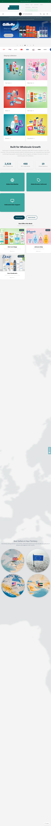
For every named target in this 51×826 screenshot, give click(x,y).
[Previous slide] (17, 45)
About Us (27, 4)
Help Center (36, 4)
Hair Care (7, 83)
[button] (3, 14)
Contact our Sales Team (13, 8)
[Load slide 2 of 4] (23, 45)
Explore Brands (31, 217)
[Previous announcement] (2, 1)
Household (30, 138)
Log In (31, 4)
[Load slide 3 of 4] (25, 45)
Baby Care (30, 83)
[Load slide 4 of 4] (27, 45)
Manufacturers (28, 7)
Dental (7, 110)
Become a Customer (14, 6)
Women (7, 138)
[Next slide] (30, 45)
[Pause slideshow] (33, 45)
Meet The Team (35, 7)
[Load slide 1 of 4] (20, 45)
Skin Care (29, 110)
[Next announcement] (48, 1)
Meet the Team (19, 217)
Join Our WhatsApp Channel (31, 10)
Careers (41, 4)
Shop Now (25, 29)
